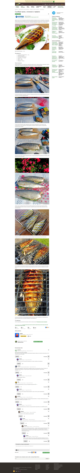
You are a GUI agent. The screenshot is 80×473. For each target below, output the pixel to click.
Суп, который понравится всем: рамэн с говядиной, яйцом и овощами (61, 44)
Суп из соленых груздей (61, 77)
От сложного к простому (61, 61)
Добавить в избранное (38, 341)
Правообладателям (56, 468)
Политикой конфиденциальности (47, 1)
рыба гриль (19, 325)
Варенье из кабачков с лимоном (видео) (61, 32)
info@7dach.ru (17, 468)
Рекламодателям (56, 469)
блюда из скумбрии (22, 325)
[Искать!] (43, 4)
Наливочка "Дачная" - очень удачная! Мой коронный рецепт (62, 57)
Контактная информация (57, 467)
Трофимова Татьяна (20, 342)
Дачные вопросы (37, 468)
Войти (63, 4)
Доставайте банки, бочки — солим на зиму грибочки (61, 48)
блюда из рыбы (44, 324)
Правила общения (56, 463)
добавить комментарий (46, 452)
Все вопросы (47, 467)
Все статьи (47, 468)
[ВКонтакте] (45, 327)
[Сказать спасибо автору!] (49, 356)
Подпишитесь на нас (40, 321)
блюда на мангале (40, 324)
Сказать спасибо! (23, 336)
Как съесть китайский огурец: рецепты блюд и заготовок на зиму (62, 28)
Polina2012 (19, 349)
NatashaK (19, 396)
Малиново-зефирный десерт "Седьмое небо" (61, 66)
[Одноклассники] (46, 327)
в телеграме (45, 321)
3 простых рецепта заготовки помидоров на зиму (61, 37)
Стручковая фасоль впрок (61, 52)
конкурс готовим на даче (27, 324)
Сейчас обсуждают (37, 467)
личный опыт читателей (35, 324)
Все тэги (47, 469)
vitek (23, 324)
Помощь (36, 469)
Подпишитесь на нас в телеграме (60, 13)
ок (53, 1)
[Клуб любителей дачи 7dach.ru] (18, 4)
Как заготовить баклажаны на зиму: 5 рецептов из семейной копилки (61, 23)
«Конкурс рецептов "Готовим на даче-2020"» (32, 17)
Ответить (17, 356)
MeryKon (20, 358)
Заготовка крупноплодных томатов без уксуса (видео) (61, 18)
